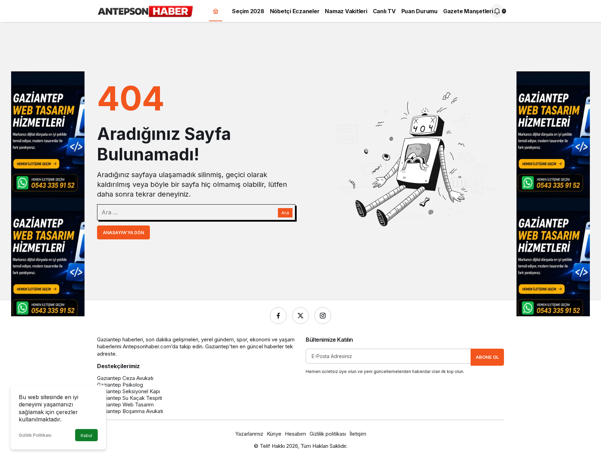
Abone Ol (487, 357)
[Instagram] (322, 315)
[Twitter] (300, 315)
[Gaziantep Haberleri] (145, 10)
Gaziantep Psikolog (120, 384)
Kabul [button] (86, 435)
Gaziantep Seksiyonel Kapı (128, 391)
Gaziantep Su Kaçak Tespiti (129, 398)
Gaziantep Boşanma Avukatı (130, 411)
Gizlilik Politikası (35, 435)
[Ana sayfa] (216, 11)
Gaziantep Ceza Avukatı (125, 378)
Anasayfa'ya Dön (123, 232)
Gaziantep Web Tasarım (125, 404)
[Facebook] (278, 315)
